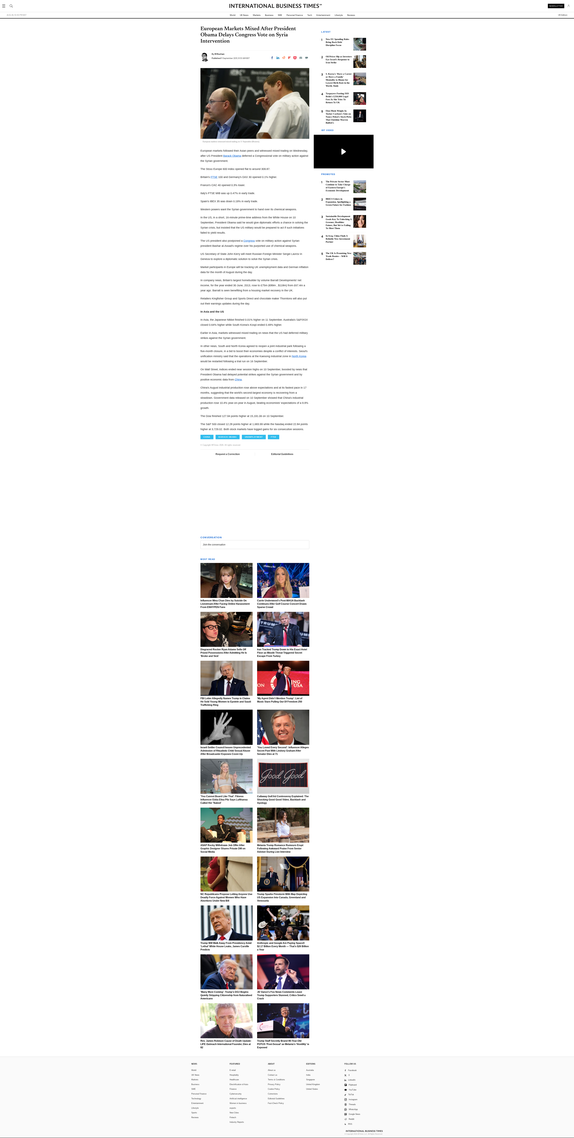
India (308, 1075)
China (238, 379)
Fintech (233, 1117)
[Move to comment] (306, 57)
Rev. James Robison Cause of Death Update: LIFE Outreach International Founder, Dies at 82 (225, 1044)
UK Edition (562, 15)
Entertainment (323, 15)
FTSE (214, 177)
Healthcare (234, 1079)
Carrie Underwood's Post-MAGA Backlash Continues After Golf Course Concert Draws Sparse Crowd (282, 603)
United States (312, 1089)
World (232, 15)
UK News (244, 15)
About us (272, 1070)
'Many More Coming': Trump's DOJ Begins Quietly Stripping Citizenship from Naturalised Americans (226, 995)
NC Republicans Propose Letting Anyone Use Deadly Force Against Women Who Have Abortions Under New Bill (226, 897)
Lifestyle (339, 15)
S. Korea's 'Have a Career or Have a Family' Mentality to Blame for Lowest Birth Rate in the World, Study (339, 80)
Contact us (272, 1075)
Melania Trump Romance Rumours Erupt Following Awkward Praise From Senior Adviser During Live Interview (280, 848)
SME (280, 15)
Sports (194, 1113)
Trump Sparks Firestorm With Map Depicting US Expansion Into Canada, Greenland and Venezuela (282, 897)
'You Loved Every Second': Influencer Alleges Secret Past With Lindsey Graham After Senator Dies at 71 (283, 750)
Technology (196, 1098)
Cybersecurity (236, 1094)
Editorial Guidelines (282, 454)
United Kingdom (313, 1084)
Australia (310, 1070)
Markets (257, 15)
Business (269, 15)
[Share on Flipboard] (289, 57)
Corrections (273, 1094)
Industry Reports (237, 1122)
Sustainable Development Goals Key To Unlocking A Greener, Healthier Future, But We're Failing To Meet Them (339, 222)
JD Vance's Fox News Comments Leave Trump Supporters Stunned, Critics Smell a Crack (281, 995)
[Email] (300, 57)
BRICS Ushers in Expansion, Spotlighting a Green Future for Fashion (338, 202)
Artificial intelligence (238, 1098)
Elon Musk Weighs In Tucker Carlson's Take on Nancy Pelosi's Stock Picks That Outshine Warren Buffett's (338, 117)
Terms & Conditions (276, 1079)
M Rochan (220, 54)
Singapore (310, 1079)
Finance (233, 1089)
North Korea (299, 356)
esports (233, 1108)
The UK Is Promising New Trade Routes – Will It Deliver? (338, 256)
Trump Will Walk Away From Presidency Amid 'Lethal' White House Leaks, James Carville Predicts (226, 946)
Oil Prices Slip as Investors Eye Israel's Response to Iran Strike (339, 59)
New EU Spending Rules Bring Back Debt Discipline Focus (337, 42)
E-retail (233, 1070)
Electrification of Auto (239, 1084)
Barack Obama (232, 155)
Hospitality (234, 1075)
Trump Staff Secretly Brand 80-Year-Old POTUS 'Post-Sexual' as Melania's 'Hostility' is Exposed (283, 1044)
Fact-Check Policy (276, 1103)
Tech (309, 15)
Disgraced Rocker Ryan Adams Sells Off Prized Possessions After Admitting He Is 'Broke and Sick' (223, 652)
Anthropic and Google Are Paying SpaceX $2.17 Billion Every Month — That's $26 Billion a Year (283, 946)
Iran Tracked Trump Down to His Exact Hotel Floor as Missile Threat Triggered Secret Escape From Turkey (282, 652)
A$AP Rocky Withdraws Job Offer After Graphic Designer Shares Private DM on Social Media (222, 848)
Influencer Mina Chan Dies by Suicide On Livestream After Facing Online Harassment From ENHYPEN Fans (225, 603)
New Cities (234, 1113)
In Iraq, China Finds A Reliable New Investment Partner (338, 239)
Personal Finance (295, 15)
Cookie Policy (274, 1089)
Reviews (351, 15)
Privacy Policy (274, 1084)
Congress (249, 240)
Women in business (238, 1103)
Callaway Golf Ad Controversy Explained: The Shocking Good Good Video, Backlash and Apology (283, 799)
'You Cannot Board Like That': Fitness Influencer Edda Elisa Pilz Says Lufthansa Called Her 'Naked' (224, 799)
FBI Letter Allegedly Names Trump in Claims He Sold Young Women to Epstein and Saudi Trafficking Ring (225, 701)
